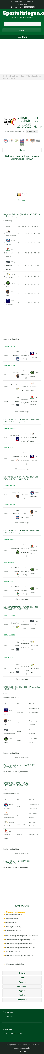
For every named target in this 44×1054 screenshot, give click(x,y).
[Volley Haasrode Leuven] (38, 140)
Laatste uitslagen (22, 4)
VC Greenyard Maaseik (9, 252)
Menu (25, 37)
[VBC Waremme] (22, 140)
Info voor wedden (16, 1)
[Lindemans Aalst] (11, 140)
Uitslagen (22, 973)
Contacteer (8, 1016)
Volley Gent (15, 372)
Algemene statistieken (15, 912)
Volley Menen (15, 548)
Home (8, 76)
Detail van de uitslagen (22, 412)
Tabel (22, 977)
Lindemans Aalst (11, 235)
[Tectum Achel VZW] (16, 140)
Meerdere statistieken (15, 964)
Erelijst (22, 995)
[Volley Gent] (32, 140)
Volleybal (15, 76)
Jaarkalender (29, 1)
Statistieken (22, 986)
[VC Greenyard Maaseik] (27, 140)
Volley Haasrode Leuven (10, 265)
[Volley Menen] (22, 144)
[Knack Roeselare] (5, 140)
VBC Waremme (14, 435)
